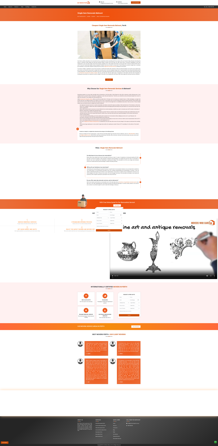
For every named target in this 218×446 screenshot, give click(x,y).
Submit (109, 230)
